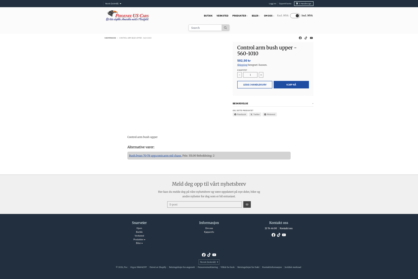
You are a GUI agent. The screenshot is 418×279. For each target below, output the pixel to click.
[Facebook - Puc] (300, 38)
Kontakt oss (286, 228)
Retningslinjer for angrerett (182, 267)
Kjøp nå (291, 84)
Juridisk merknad (293, 267)
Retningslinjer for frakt (248, 267)
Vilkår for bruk (228, 267)
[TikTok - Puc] (306, 38)
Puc (126, 267)
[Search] (225, 28)
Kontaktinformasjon (272, 267)
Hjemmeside (110, 38)
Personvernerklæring (208, 267)
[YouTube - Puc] (311, 38)
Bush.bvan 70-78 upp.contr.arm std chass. (155, 155)
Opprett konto (285, 3)
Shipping (242, 64)
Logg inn (272, 3)
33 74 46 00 (271, 228)
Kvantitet (242, 70)
